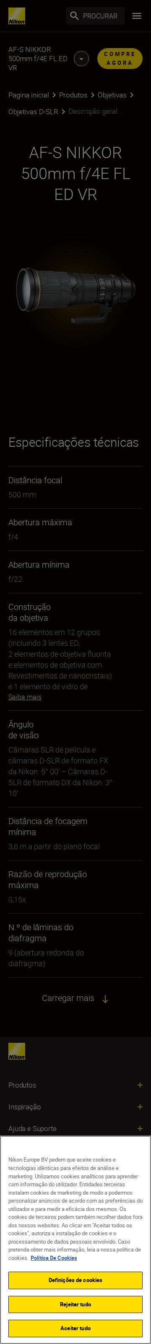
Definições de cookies (76, 1280)
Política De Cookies (54, 1258)
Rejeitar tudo (75, 1304)
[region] (75, 1240)
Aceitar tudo (75, 1328)
